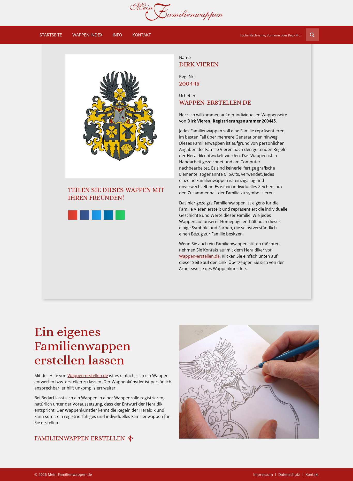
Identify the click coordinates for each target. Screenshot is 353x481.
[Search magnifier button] (312, 34)
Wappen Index (87, 35)
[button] (72, 215)
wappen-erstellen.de (215, 102)
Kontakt (141, 35)
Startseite (51, 35)
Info (117, 35)
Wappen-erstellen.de (199, 256)
